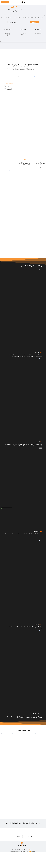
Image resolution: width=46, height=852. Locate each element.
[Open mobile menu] (45, 2)
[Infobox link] (7, 32)
